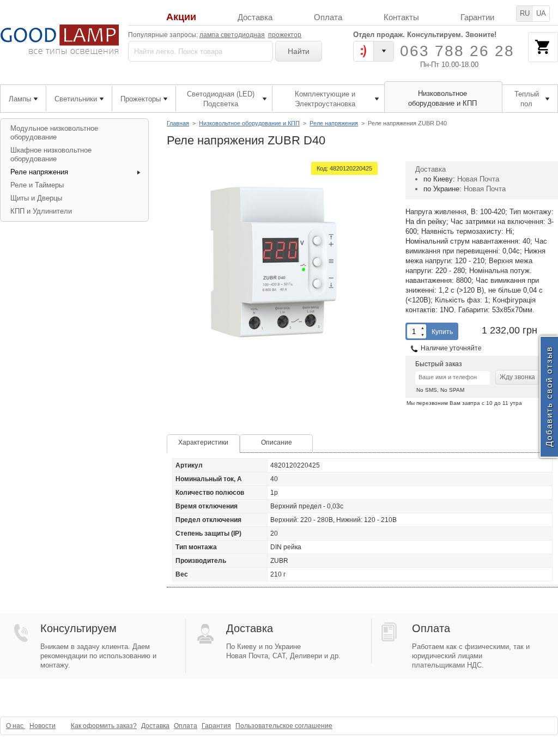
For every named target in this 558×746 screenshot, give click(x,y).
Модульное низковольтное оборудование (54, 132)
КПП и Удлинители (41, 211)
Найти (299, 51)
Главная (178, 123)
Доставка (255, 17)
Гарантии (477, 17)
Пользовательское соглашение (283, 726)
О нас (15, 726)
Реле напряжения (334, 123)
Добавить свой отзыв (549, 397)
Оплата (328, 17)
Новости (42, 726)
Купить (442, 332)
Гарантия (216, 726)
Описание (276, 442)
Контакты (401, 17)
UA (541, 13)
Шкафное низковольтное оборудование (51, 154)
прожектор (284, 35)
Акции (181, 17)
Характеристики (203, 442)
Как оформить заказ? (104, 726)
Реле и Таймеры (37, 185)
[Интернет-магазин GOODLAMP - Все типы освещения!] (60, 39)
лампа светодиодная (232, 35)
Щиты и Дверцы (36, 198)
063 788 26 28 (457, 51)
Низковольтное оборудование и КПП (249, 123)
